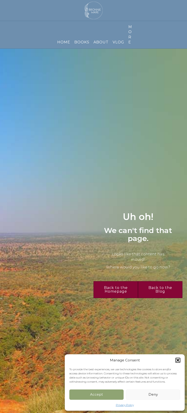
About (101, 42)
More (129, 34)
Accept (96, 394)
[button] (178, 360)
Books (81, 42)
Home (63, 42)
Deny (153, 394)
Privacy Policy (125, 405)
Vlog (118, 42)
